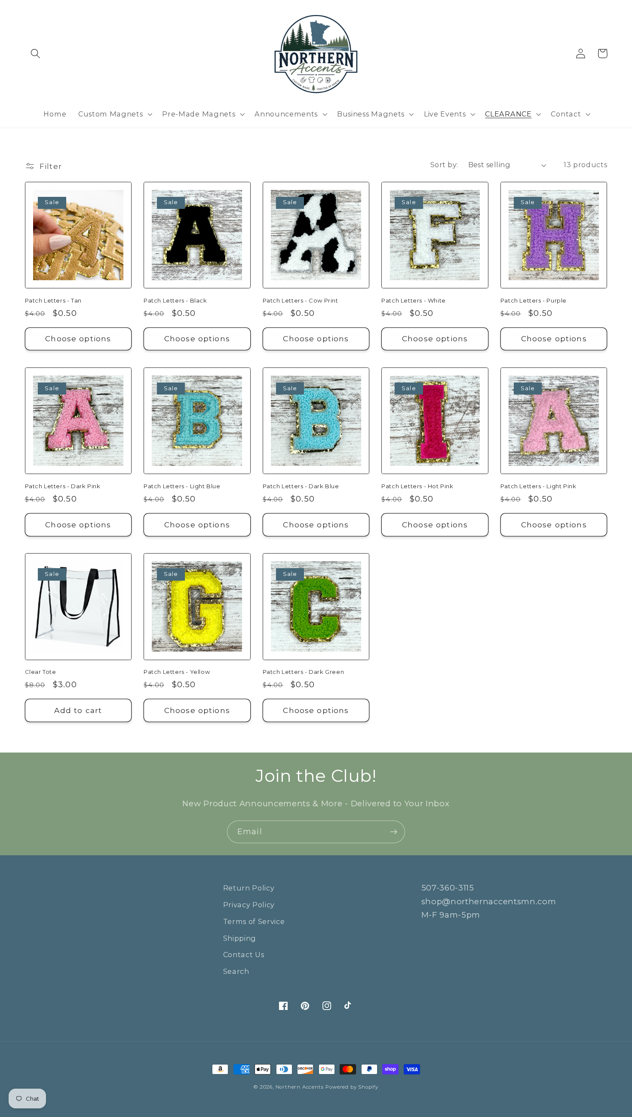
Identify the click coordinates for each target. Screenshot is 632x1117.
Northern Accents (300, 1087)
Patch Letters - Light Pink (538, 486)
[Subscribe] (394, 832)
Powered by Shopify (351, 1087)
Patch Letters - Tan (53, 300)
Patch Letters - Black (175, 300)
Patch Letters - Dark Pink (63, 486)
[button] (36, 53)
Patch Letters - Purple (533, 300)
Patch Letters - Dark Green (303, 671)
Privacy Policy (249, 904)
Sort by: (444, 164)
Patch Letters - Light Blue (182, 486)
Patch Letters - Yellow (177, 671)
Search (236, 971)
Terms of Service (254, 921)
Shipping (240, 938)
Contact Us (243, 954)
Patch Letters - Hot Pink (417, 486)
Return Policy (249, 888)
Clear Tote (40, 671)
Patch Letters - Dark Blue (301, 486)
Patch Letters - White (413, 300)
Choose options (78, 338)
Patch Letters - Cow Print (300, 300)
